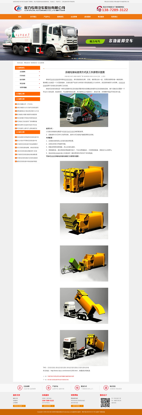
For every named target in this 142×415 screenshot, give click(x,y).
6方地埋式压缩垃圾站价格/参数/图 (27, 154)
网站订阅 (126, 1)
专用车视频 (23, 87)
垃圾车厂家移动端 (100, 412)
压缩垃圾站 (68, 79)
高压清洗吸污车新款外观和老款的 (27, 118)
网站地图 (116, 1)
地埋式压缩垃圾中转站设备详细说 (27, 161)
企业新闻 (41, 63)
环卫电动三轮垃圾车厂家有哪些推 (27, 121)
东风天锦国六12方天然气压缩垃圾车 (28, 107)
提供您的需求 (47, 406)
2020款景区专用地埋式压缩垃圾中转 (28, 137)
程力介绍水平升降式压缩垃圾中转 (27, 140)
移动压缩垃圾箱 (72, 367)
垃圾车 (53, 156)
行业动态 (22, 75)
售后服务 (101, 17)
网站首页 (107, 1)
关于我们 (33, 17)
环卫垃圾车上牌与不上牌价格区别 (27, 128)
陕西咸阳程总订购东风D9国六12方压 (28, 111)
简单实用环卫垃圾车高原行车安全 (27, 125)
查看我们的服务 (18, 406)
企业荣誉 (74, 17)
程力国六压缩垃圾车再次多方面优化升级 (58, 379)
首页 (19, 17)
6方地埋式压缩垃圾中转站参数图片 (27, 144)
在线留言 (15, 400)
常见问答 (22, 83)
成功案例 (87, 17)
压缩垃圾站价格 (83, 367)
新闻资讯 (60, 17)
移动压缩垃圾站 (61, 367)
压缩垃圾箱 (54, 79)
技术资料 (22, 79)
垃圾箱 (57, 153)
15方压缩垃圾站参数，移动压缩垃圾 (28, 147)
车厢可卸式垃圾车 (69, 131)
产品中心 (47, 17)
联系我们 (111, 1)
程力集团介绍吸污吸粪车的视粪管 (27, 114)
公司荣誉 (15, 402)
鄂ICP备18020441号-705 (88, 412)
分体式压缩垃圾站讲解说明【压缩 (27, 151)
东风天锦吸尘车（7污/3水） (25, 104)
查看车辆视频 (76, 406)
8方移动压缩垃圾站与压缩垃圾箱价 (27, 158)
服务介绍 (15, 398)
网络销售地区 (74, 398)
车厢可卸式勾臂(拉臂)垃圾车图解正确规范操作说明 (61, 376)
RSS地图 (121, 1)
